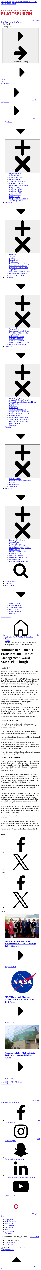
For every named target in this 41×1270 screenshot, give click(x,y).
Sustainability (13, 425)
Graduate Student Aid (16, 341)
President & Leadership (17, 540)
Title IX (7, 1229)
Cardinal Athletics (15, 479)
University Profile (15, 553)
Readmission (13, 262)
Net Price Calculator (16, 339)
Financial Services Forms (17, 344)
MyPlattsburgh (10, 581)
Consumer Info (10, 1225)
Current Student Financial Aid (19, 342)
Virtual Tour (13, 406)
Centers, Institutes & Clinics (18, 546)
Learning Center (14, 197)
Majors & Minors (15, 174)
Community (13, 613)
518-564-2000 (34, 1237)
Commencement (14, 423)
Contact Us (9, 1244)
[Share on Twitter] (21, 869)
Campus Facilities (15, 559)
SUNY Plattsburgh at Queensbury (20, 548)
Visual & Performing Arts (17, 410)
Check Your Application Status (19, 271)
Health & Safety (14, 415)
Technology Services (16, 200)
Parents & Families (15, 605)
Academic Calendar (15, 191)
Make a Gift (9, 583)
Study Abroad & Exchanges (18, 199)
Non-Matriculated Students (18, 266)
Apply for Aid (14, 335)
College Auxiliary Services (18, 557)
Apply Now (13, 270)
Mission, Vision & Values (17, 552)
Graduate (12, 258)
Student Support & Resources (19, 419)
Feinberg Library (14, 195)
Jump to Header (6, 2)
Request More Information (18, 273)
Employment (9, 1220)
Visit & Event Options (16, 275)
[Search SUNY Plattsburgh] (21, 578)
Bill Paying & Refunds (16, 337)
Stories (7, 641)
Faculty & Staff (14, 609)
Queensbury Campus (16, 183)
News (7, 639)
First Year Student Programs (18, 421)
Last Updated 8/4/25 (7, 1250)
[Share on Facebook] (21, 853)
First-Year (12, 254)
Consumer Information (16, 555)
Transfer (12, 256)
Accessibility (9, 1227)
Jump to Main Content (19, 2)
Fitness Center (14, 484)
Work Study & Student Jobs (18, 333)
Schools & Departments (17, 181)
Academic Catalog (15, 189)
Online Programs (14, 175)
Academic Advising (15, 193)
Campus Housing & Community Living (22, 402)
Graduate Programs (15, 177)
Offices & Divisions (15, 544)
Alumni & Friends (15, 611)
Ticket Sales (13, 486)
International (13, 260)
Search (5, 27)
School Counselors (15, 607)
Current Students (14, 603)
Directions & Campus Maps (18, 561)
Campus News (14, 542)
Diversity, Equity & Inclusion (19, 413)
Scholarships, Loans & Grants (19, 331)
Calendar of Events (15, 398)
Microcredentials (14, 179)
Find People (9, 1223)
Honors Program (14, 187)
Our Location (13, 408)
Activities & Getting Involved (19, 400)
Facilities (12, 482)
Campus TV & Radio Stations (19, 412)
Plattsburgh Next (14, 550)
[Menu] (21, 22)
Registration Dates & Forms (18, 268)
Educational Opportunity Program (20, 264)
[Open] (22, 156)
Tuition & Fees (14, 329)
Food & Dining (14, 404)
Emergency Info (10, 1221)
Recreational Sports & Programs (20, 481)
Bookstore (8, 1233)
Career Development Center (18, 185)
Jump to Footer (32, 2)
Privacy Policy (10, 1242)
